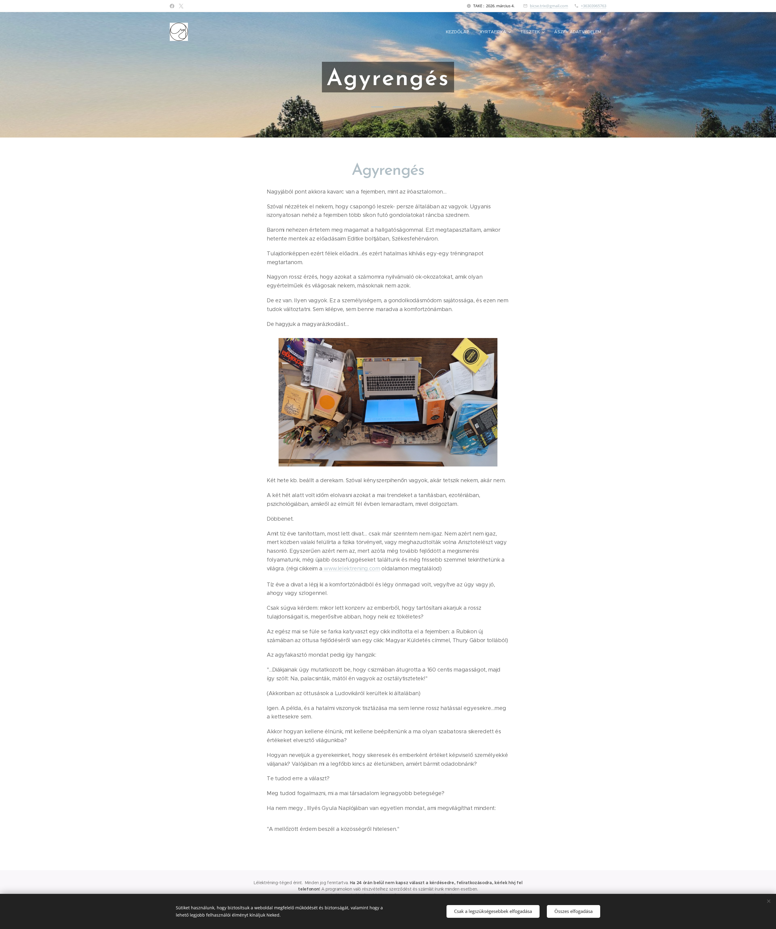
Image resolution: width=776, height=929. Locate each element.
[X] (181, 6)
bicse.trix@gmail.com (549, 5)
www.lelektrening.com (351, 568)
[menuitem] (457, 31)
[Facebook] (172, 6)
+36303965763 (593, 5)
